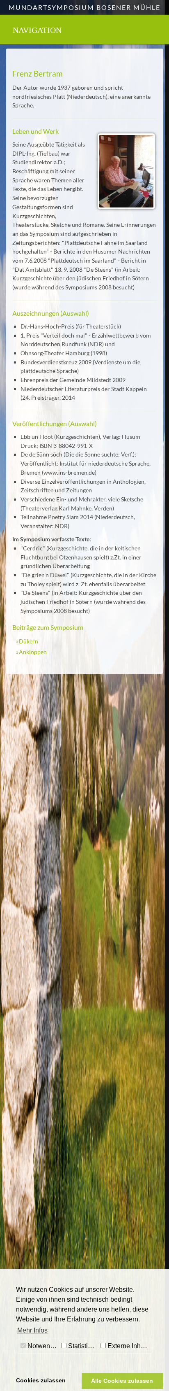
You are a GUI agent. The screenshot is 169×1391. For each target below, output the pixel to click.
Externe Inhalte (128, 1345)
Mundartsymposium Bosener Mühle (84, 7)
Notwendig (42, 1345)
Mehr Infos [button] (32, 1330)
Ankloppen (33, 651)
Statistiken (82, 1345)
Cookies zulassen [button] (41, 1380)
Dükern (28, 641)
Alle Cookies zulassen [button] (122, 1380)
